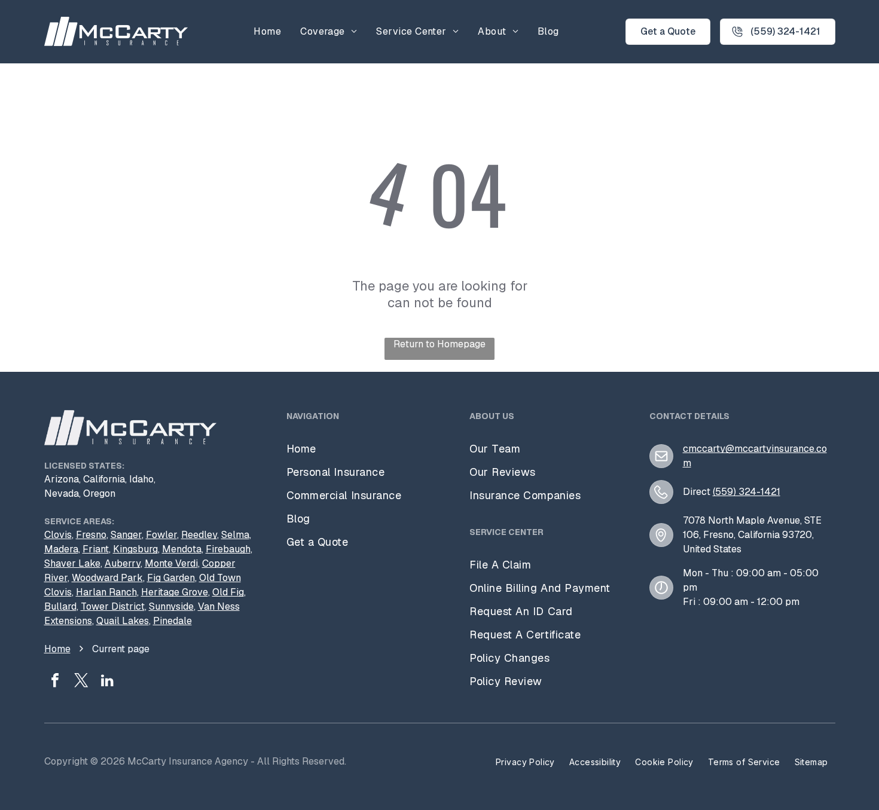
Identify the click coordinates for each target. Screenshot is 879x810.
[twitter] (81, 682)
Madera (61, 549)
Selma (235, 534)
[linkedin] (107, 682)
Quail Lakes (122, 621)
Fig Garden (171, 577)
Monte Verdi (171, 563)
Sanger (126, 534)
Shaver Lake (72, 563)
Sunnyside (171, 606)
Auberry (123, 563)
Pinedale (172, 621)
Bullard (60, 606)
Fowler (161, 534)
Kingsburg (135, 549)
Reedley (199, 534)
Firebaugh (228, 549)
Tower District (113, 606)
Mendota (182, 549)
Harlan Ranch (106, 592)
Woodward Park (107, 577)
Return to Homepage (439, 344)
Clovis (58, 534)
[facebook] (55, 682)
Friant (96, 549)
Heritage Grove (174, 592)
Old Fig (228, 592)
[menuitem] (267, 31)
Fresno (91, 534)
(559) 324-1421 (746, 491)
